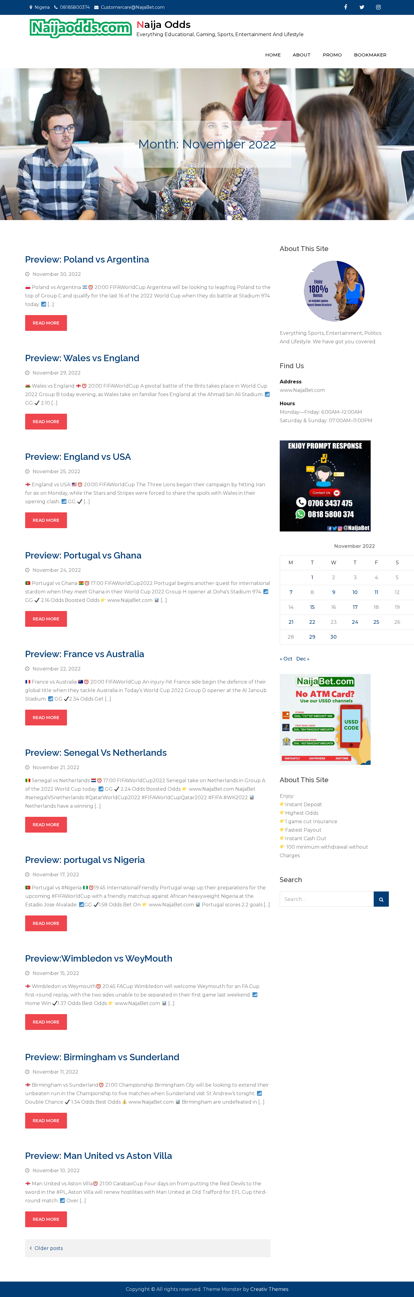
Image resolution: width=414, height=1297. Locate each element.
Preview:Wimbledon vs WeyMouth (98, 958)
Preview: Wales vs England (82, 358)
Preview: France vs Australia (84, 654)
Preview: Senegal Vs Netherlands (96, 752)
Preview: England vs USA (78, 456)
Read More (46, 323)
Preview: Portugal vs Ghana (83, 555)
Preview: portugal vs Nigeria (85, 859)
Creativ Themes (269, 1289)
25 (376, 622)
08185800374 (75, 7)
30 (333, 637)
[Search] (381, 899)
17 (355, 607)
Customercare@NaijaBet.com (133, 7)
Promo (332, 55)
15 (312, 607)
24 (355, 622)
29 (312, 637)
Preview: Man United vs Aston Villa (98, 1155)
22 (312, 622)
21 (291, 622)
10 (355, 592)
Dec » (302, 659)
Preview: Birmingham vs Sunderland (102, 1057)
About (302, 55)
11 (376, 592)
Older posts (49, 1248)
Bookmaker (370, 55)
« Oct (286, 659)
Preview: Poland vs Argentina (87, 259)
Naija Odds (163, 24)
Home (273, 55)
